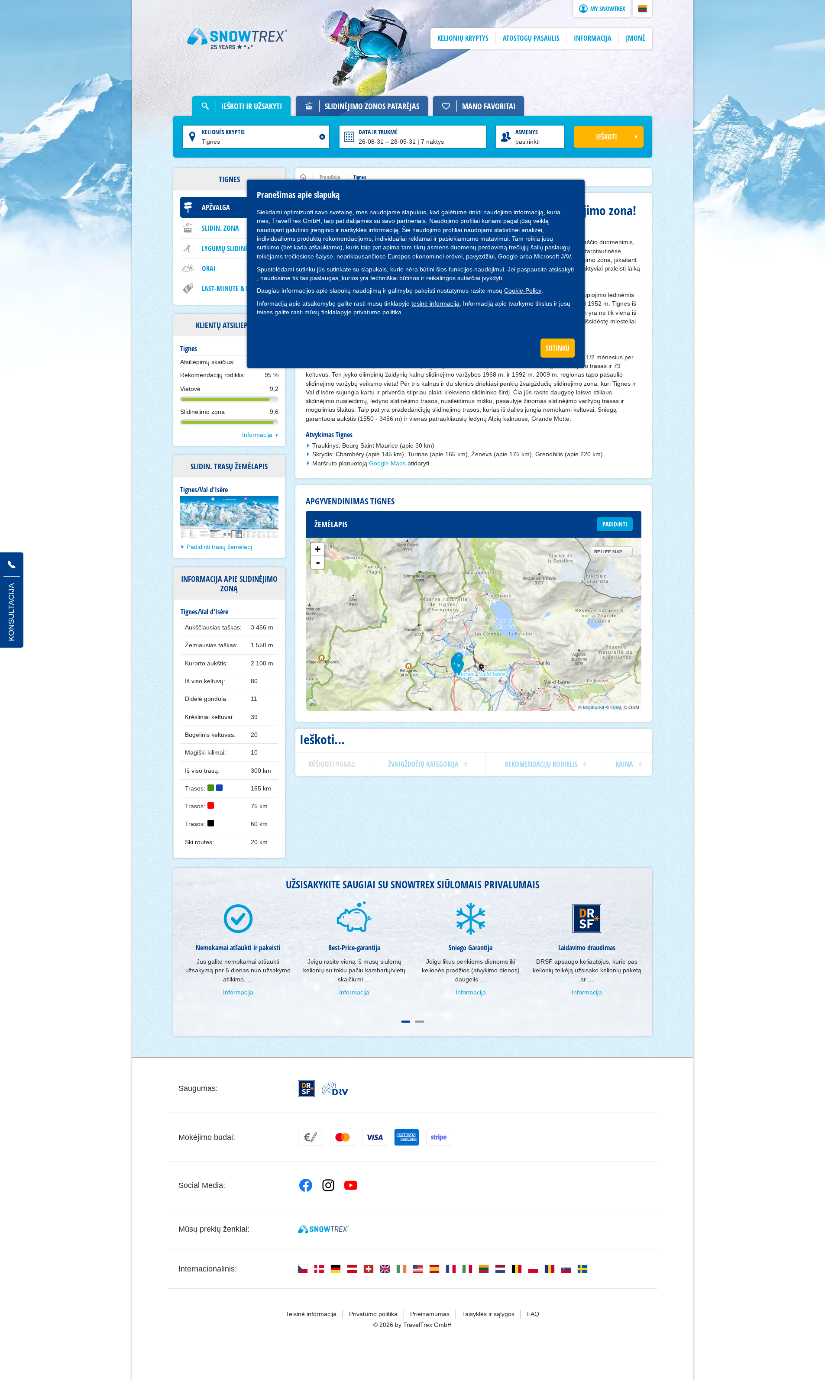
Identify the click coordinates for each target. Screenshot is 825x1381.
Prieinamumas (430, 1313)
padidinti (614, 524)
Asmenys (526, 132)
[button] (642, 8)
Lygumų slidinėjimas (233, 248)
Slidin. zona (220, 228)
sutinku (305, 269)
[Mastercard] (342, 1137)
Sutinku (557, 348)
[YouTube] (351, 1185)
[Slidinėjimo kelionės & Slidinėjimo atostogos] (237, 38)
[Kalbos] (302, 1269)
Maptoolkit (593, 706)
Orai (209, 268)
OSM (615, 706)
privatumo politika (377, 312)
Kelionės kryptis (223, 132)
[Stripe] (438, 1137)
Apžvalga (216, 207)
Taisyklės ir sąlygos (488, 1313)
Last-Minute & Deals (232, 288)
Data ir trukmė (378, 132)
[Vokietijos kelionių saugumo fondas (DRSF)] (306, 1088)
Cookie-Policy (522, 290)
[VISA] (374, 1137)
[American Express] (406, 1137)
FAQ (533, 1313)
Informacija (257, 434)
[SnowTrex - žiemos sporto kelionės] (323, 1229)
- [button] (318, 562)
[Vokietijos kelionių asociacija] (335, 1088)
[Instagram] (328, 1185)
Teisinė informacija (311, 1313)
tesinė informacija (435, 303)
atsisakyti (561, 269)
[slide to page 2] (419, 1021)
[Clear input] (322, 136)
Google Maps (387, 463)
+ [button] (317, 549)
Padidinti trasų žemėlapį (219, 546)
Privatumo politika (373, 1313)
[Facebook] (306, 1185)
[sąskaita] (310, 1137)
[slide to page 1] (405, 1021)
